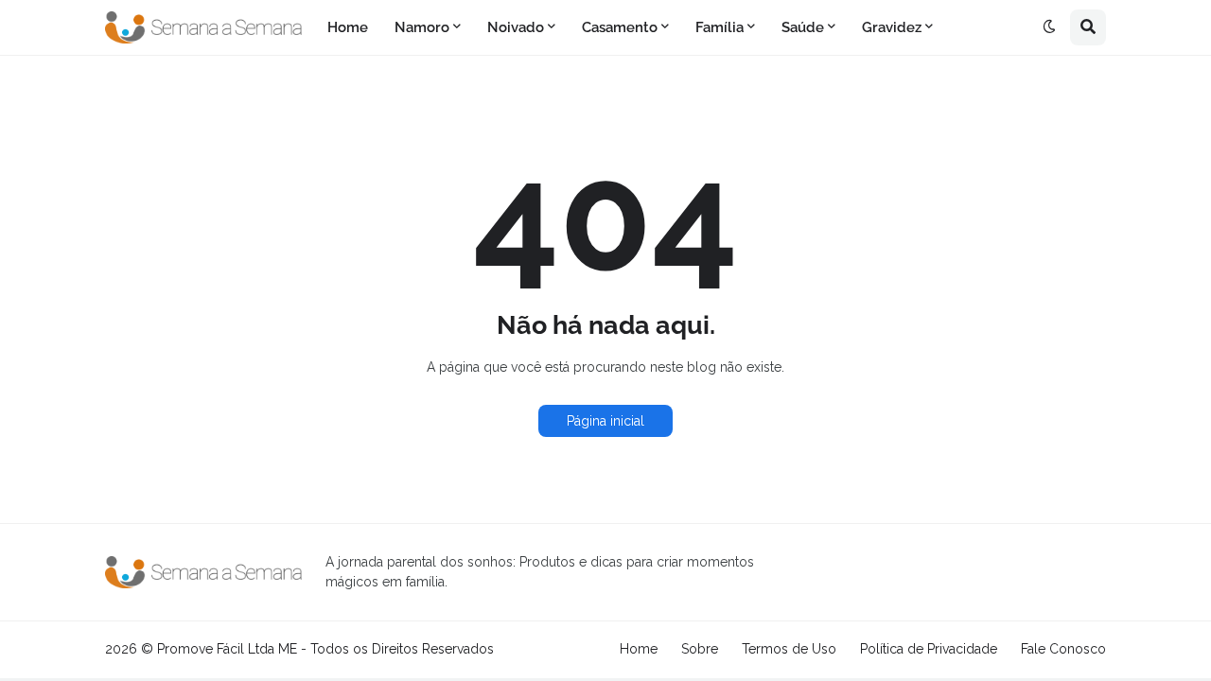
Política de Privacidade (928, 648)
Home (639, 648)
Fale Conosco (1063, 648)
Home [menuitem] (347, 27)
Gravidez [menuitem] (891, 27)
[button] (1049, 27)
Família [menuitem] (719, 27)
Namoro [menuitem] (422, 27)
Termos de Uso (789, 648)
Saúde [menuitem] (802, 27)
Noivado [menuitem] (515, 27)
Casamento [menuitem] (620, 27)
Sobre (699, 648)
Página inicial (605, 420)
